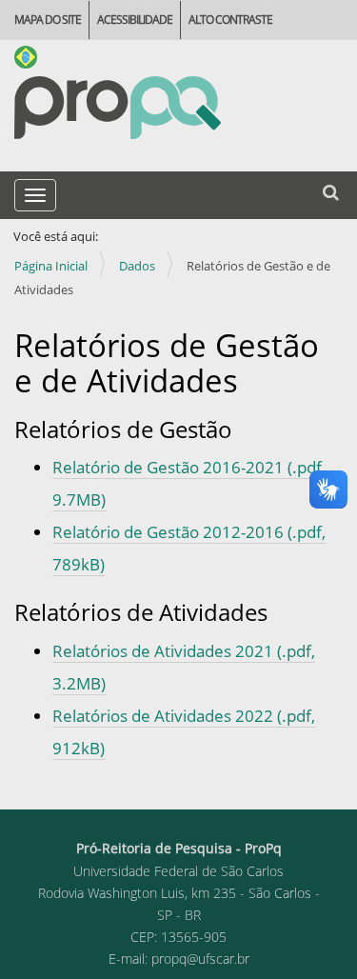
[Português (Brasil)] (117, 107)
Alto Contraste (230, 19)
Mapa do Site (47, 19)
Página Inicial (51, 265)
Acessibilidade (134, 19)
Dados (137, 265)
